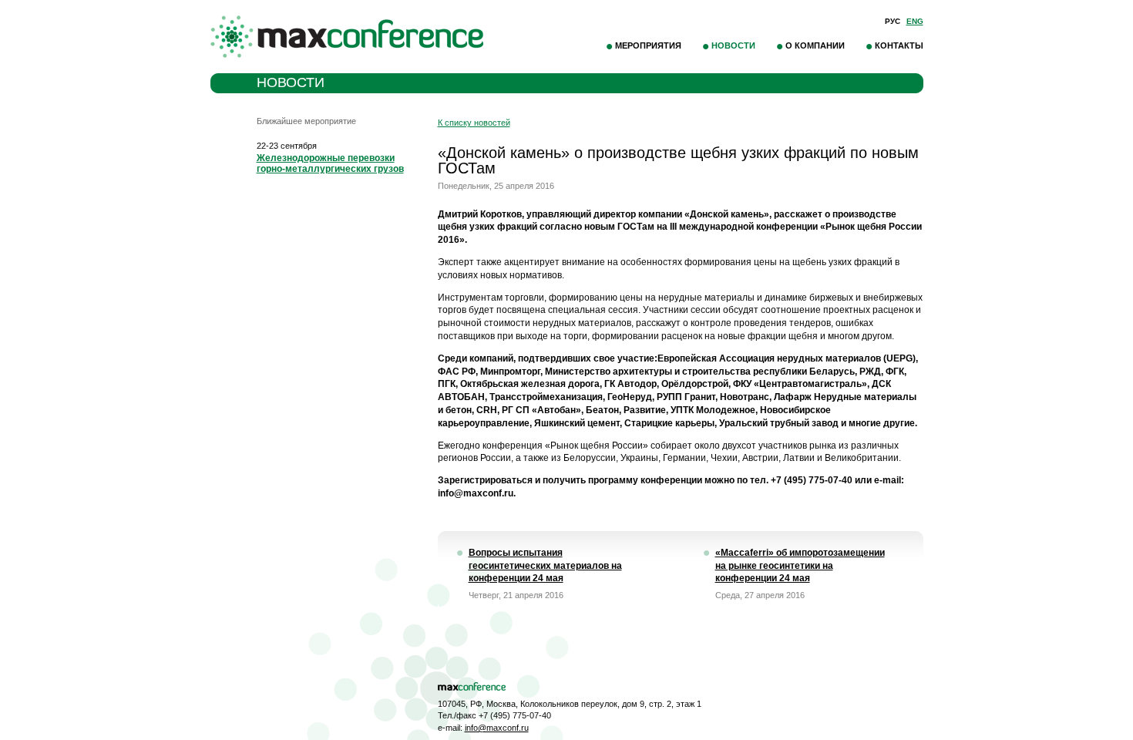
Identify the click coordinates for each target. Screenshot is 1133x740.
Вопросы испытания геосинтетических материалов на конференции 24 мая (545, 565)
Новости (733, 45)
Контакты (899, 45)
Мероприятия (648, 45)
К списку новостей (474, 122)
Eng (914, 21)
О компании (815, 45)
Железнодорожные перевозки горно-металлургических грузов (330, 163)
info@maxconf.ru (497, 727)
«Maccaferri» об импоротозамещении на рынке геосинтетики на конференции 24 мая (800, 565)
